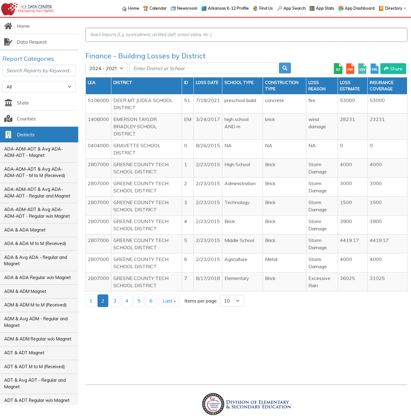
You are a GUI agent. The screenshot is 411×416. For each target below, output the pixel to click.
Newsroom (187, 8)
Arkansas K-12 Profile (228, 8)
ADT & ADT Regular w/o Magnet (37, 400)
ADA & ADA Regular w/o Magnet (37, 277)
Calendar (158, 8)
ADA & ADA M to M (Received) (35, 243)
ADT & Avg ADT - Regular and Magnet (35, 383)
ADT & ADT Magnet (24, 352)
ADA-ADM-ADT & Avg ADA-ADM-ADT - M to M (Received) (34, 172)
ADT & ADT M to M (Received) (34, 366)
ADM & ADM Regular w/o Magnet (37, 339)
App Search (294, 8)
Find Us (266, 8)
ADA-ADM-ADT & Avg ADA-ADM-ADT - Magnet (33, 152)
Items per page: (201, 301)
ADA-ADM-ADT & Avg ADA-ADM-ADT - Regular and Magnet (37, 193)
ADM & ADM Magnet (25, 291)
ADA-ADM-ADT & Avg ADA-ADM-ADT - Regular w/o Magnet (37, 213)
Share (396, 69)
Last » (169, 301)
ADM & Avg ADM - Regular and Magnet (36, 322)
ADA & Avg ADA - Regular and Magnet (35, 261)
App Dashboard (360, 8)
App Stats (325, 8)
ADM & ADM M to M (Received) (35, 305)
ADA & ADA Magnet (24, 230)
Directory (394, 8)
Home (133, 8)
